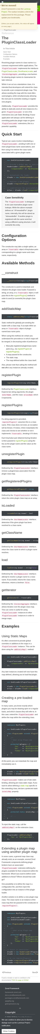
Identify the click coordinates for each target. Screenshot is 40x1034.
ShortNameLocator (25, 71)
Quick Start (7, 52)
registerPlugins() (20, 296)
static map (25, 786)
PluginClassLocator (9, 71)
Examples (6, 59)
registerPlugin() (24, 349)
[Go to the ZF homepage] (11, 2)
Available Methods (9, 56)
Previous (7, 972)
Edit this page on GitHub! (20, 980)
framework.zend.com (13, 992)
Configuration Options (10, 54)
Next (34, 972)
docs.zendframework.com (15, 995)
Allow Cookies (9, 1031)
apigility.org (9, 1001)
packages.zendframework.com (17, 998)
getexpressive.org (12, 1004)
